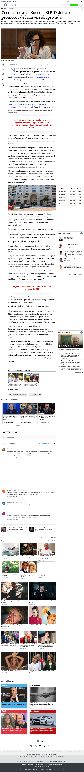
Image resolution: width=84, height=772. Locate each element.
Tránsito (65, 761)
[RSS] (48, 746)
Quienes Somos (27, 761)
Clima (40, 751)
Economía (21, 751)
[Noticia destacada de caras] (14, 711)
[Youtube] (40, 746)
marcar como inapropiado (51, 458)
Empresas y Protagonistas (75, 751)
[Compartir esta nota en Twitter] (3, 69)
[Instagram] (44, 746)
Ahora (3, 751)
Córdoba (53, 751)
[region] (28, 484)
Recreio (61, 759)
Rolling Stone (48, 759)
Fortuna (36, 756)
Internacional (33, 751)
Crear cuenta (51, 432)
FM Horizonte (61, 756)
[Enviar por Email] (3, 79)
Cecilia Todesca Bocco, (40, 74)
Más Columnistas (75, 274)
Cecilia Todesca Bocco (35, 394)
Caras (33, 754)
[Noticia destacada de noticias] (14, 686)
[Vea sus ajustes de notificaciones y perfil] (81, 5)
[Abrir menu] (2, 5)
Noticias (29, 754)
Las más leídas (65, 332)
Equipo (47, 761)
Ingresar (66, 5)
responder (9, 457)
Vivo (47, 754)
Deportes (44, 751)
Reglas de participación (56, 761)
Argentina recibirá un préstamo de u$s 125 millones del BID (32, 287)
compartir (45, 457)
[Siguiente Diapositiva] (54, 414)
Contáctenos (35, 761)
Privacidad (42, 761)
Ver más (78, 372)
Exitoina (38, 754)
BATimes (55, 756)
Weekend (31, 756)
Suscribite (74, 5)
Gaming (43, 754)
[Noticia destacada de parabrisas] (43, 711)
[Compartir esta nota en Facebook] (3, 64)
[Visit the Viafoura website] (52, 537)
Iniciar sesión (44, 432)
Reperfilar (59, 751)
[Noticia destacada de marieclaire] (43, 686)
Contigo (30, 759)
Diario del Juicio (53, 754)
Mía (51, 756)
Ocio (49, 751)
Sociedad (27, 751)
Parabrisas (42, 756)
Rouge (47, 756)
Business (65, 751)
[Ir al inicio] (11, 4)
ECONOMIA (4, 8)
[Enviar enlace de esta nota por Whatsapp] (3, 74)
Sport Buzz (55, 759)
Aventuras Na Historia (38, 759)
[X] (36, 746)
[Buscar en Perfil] (81, 1)
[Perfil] (11, 681)
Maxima (66, 759)
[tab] (9, 443)
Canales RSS (20, 761)
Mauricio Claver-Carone (17, 104)
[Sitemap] (53, 746)
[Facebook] (31, 746)
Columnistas (64, 233)
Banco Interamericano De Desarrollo (17, 394)
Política (16, 751)
